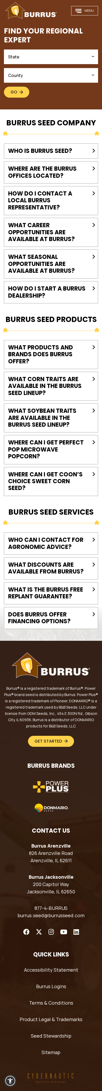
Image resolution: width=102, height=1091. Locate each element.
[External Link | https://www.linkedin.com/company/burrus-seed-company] (76, 932)
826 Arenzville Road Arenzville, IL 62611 (51, 857)
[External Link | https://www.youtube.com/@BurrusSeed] (63, 932)
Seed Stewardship (51, 1036)
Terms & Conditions (51, 1003)
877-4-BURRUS (51, 908)
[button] (10, 1081)
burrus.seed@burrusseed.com (51, 915)
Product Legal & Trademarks (51, 1019)
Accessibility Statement (51, 970)
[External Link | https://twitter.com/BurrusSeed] (39, 932)
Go (13, 92)
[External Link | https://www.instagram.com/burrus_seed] (51, 932)
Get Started (48, 741)
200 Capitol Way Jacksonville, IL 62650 (51, 888)
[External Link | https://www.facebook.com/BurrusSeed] (26, 932)
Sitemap (51, 1052)
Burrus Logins (51, 986)
